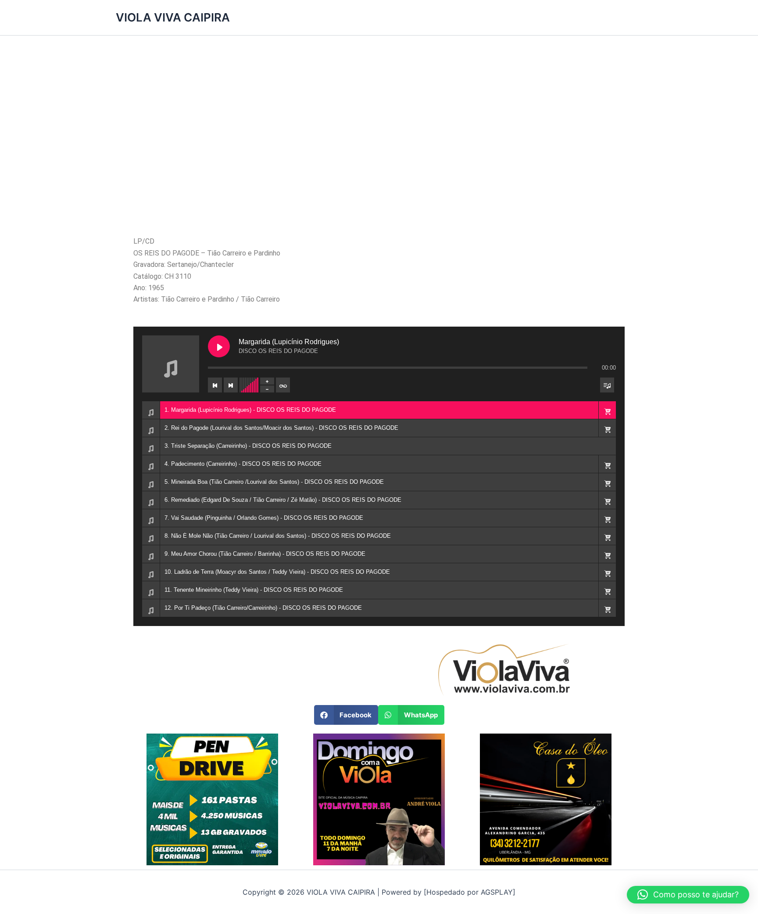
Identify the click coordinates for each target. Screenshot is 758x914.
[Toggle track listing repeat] (283, 385)
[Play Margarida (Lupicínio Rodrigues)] (219, 346)
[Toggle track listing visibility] (607, 385)
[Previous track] (215, 385)
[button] (607, 410)
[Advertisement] (379, 145)
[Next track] (231, 385)
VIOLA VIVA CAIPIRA (173, 17)
